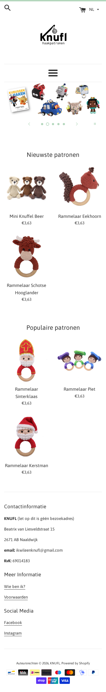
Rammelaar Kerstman (26, 465)
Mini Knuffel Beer (27, 216)
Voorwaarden (16, 597)
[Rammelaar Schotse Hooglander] (26, 256)
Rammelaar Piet (79, 389)
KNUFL (55, 663)
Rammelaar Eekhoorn (79, 216)
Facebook (13, 622)
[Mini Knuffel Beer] (26, 187)
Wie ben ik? (14, 586)
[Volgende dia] (77, 124)
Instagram (13, 633)
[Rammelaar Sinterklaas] (26, 360)
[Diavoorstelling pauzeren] (95, 124)
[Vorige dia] (29, 124)
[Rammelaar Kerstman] (26, 437)
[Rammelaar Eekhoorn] (79, 187)
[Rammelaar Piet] (79, 360)
